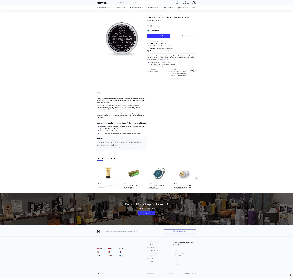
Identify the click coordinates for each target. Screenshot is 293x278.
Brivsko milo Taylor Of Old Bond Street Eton (157, 186)
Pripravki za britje (154, 247)
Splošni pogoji (151, 273)
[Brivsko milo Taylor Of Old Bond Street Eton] (159, 173)
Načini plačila (178, 255)
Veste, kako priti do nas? (146, 213)
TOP (151, 264)
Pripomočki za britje (155, 250)
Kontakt (177, 264)
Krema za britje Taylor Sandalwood (107, 186)
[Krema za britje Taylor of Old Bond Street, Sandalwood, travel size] (184, 173)
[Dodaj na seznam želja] (118, 183)
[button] (196, 178)
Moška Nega (153, 253)
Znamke (152, 258)
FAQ (176, 258)
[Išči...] (160, 2)
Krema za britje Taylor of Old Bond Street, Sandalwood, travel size (183, 186)
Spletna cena (157, 26)
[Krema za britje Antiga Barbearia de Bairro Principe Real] (133, 173)
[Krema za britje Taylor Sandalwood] (108, 173)
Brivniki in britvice (154, 242)
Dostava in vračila (179, 253)
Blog (176, 261)
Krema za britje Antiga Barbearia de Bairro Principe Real (133, 186)
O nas (176, 250)
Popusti (152, 261)
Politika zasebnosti (169, 273)
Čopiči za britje (153, 244)
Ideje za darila (153, 255)
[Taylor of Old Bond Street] (192, 70)
